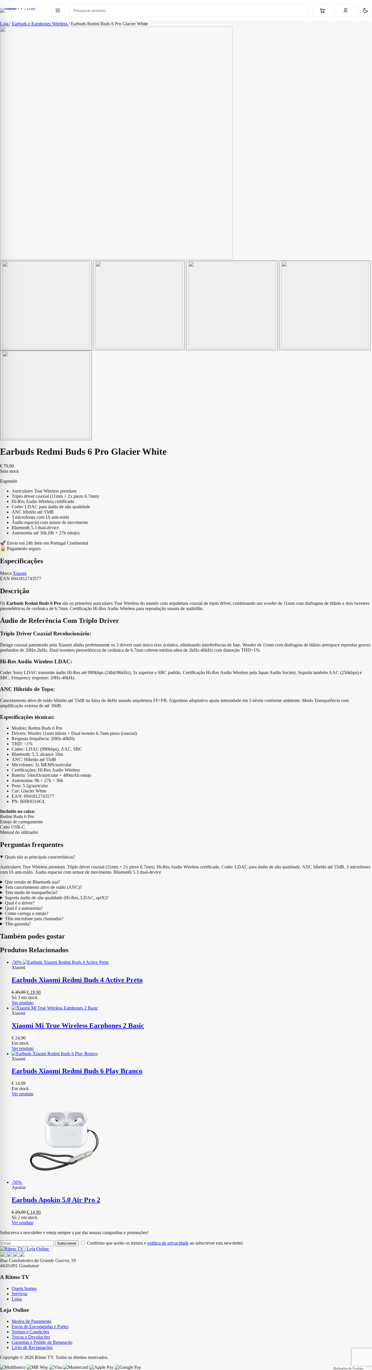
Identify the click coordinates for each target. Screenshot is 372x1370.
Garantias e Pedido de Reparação (42, 1342)
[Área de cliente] (345, 10)
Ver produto (22, 1002)
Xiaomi (19, 573)
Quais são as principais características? (40, 856)
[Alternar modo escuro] (365, 10)
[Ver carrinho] (322, 10)
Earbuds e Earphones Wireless (40, 23)
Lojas (17, 1298)
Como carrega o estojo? (26, 913)
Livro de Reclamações (32, 1347)
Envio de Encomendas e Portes (40, 1326)
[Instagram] (9, 1255)
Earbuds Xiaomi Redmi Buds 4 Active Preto (77, 980)
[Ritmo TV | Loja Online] (23, 10)
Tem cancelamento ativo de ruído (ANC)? (43, 887)
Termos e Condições (30, 1331)
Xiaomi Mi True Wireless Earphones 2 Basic (78, 1025)
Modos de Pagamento (31, 1321)
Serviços (19, 1293)
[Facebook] (3, 1255)
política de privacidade (168, 1243)
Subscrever (66, 1243)
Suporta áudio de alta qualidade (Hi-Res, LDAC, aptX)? (56, 897)
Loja (5, 23)
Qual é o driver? (20, 902)
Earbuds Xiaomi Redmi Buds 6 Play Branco (77, 1071)
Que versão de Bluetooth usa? (32, 881)
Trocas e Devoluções (31, 1337)
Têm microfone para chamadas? (34, 918)
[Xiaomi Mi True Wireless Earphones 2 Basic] (192, 1008)
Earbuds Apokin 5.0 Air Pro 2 (56, 1200)
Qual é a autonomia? (24, 908)
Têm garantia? (18, 923)
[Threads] (16, 1255)
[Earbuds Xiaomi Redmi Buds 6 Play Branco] (192, 1053)
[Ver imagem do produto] (46, 305)
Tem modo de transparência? (31, 892)
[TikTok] (21, 1255)
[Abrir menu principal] (58, 10)
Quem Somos (24, 1288)
